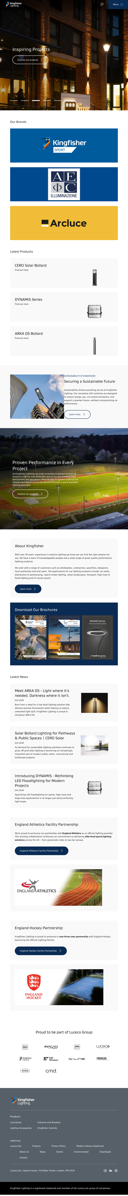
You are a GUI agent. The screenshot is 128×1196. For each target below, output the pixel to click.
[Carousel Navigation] (113, 99)
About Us (24, 1151)
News (42, 1151)
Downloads (105, 1151)
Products (15, 1116)
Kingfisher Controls (47, 1128)
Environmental (81, 1151)
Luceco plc (15, 1146)
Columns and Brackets (49, 1122)
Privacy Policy (59, 1146)
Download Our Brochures (36, 610)
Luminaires (15, 1122)
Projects (36, 1146)
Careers (23, 1157)
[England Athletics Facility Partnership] (58, 905)
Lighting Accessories (21, 1128)
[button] (118, 4)
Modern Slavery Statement (90, 1146)
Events (59, 1151)
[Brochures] (64, 658)
